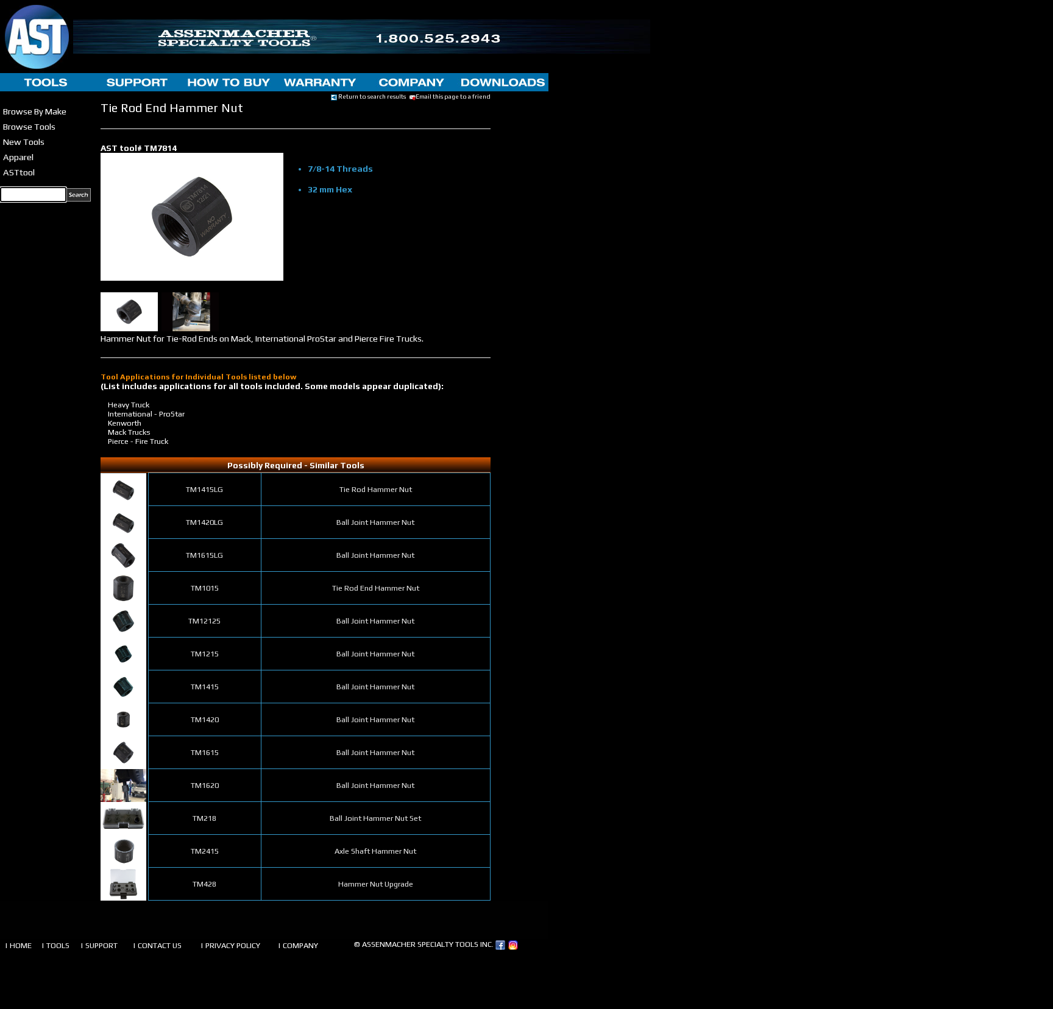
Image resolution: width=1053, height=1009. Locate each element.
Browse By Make (34, 111)
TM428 (204, 883)
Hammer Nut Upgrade (375, 883)
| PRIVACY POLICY (230, 945)
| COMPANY (298, 945)
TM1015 (205, 587)
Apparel (18, 157)
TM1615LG (204, 555)
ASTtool (19, 172)
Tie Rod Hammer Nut (375, 489)
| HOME (18, 945)
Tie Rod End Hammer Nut (375, 587)
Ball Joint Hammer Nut (375, 522)
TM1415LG (204, 489)
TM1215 (205, 653)
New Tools (23, 141)
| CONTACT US (157, 945)
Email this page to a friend (453, 96)
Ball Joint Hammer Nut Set (375, 818)
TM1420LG (204, 522)
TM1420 (205, 719)
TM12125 (204, 620)
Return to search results (371, 96)
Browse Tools (29, 126)
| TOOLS (55, 945)
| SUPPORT (99, 945)
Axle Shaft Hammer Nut (375, 851)
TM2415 (205, 851)
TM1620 (205, 785)
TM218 (204, 818)
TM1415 (205, 686)
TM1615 (205, 752)
